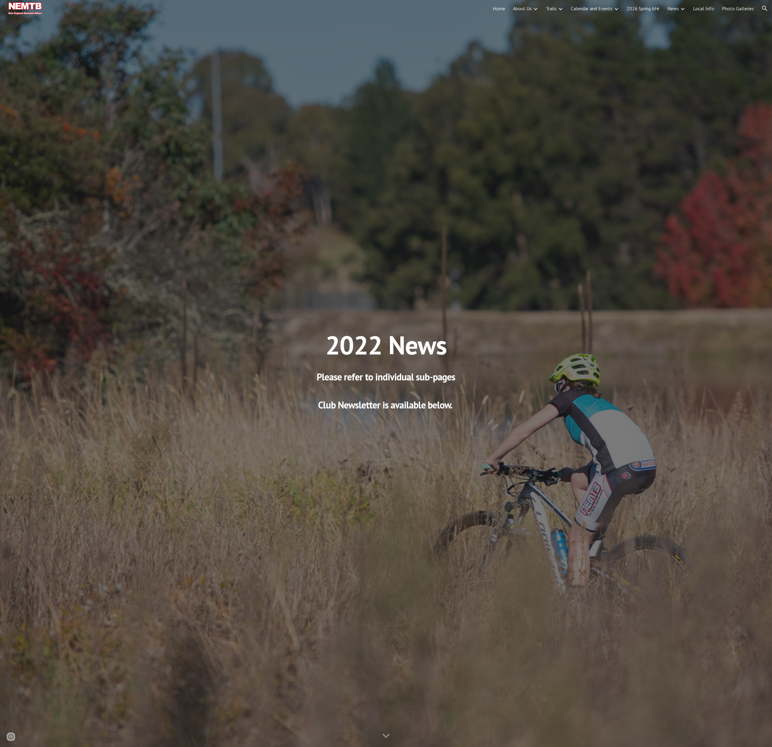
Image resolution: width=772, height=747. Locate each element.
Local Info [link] (703, 8)
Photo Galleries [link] (738, 8)
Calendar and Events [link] (591, 8)
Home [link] (499, 8)
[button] (765, 8)
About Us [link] (522, 8)
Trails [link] (551, 8)
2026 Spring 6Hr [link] (643, 8)
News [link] (673, 8)
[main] (386, 373)
